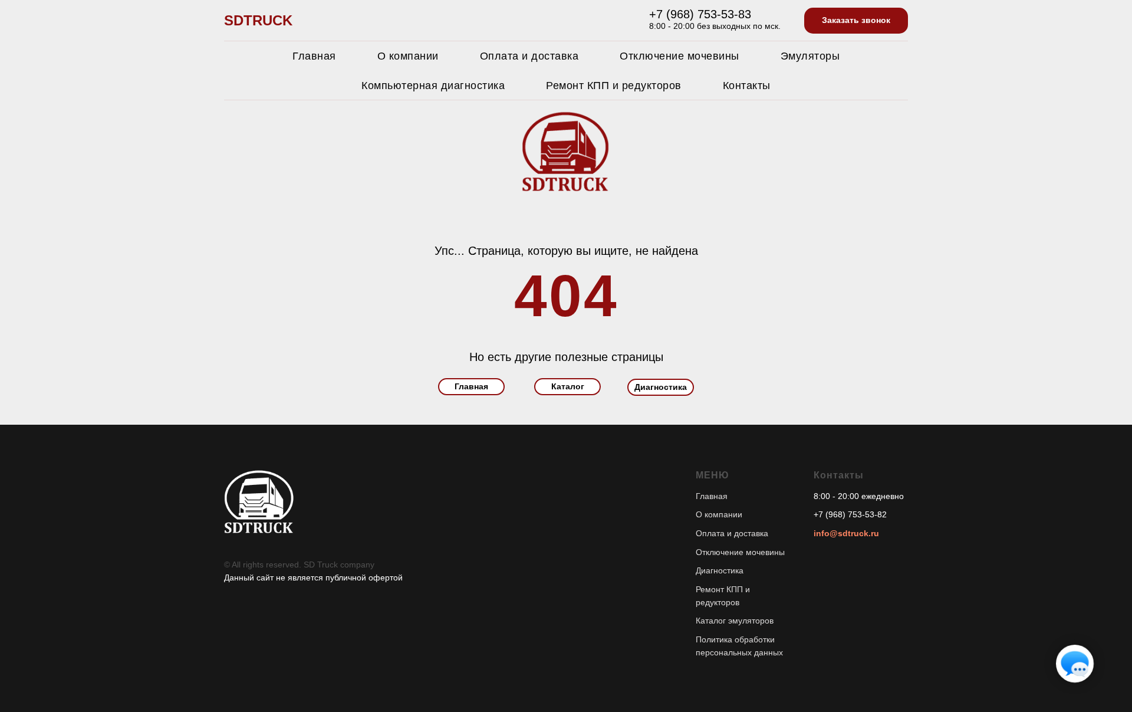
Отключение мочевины (679, 56)
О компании (408, 56)
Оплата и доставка (529, 56)
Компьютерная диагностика (433, 85)
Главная (314, 56)
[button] (856, 21)
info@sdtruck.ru (846, 533)
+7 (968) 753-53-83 (700, 14)
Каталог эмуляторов (735, 620)
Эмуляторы (810, 56)
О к (702, 514)
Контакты (747, 85)
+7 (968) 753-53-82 (850, 514)
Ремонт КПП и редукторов (614, 85)
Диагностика (719, 570)
